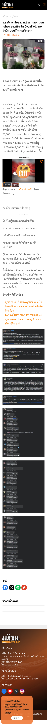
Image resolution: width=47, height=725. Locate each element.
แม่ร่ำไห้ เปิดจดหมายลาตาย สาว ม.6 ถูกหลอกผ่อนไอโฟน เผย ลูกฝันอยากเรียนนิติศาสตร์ (23, 319)
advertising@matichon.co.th (19, 676)
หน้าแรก (6, 16)
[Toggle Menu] (43, 5)
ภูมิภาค (15, 16)
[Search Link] (39, 5)
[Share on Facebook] (5, 587)
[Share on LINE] (18, 587)
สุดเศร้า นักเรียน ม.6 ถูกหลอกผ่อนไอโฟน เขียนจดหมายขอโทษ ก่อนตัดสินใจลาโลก (24, 306)
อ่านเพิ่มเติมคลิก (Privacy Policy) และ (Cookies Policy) (17, 709)
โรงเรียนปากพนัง (24, 189)
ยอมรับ (17, 718)
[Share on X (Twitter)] (11, 587)
